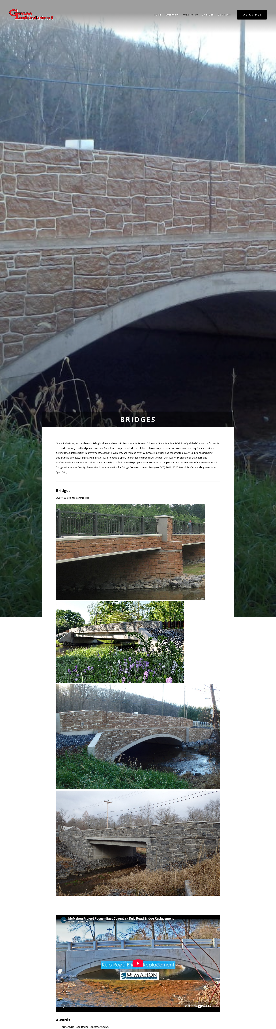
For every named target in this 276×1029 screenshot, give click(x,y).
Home (158, 15)
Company (172, 15)
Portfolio (190, 15)
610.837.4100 (252, 15)
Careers (208, 15)
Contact (224, 15)
